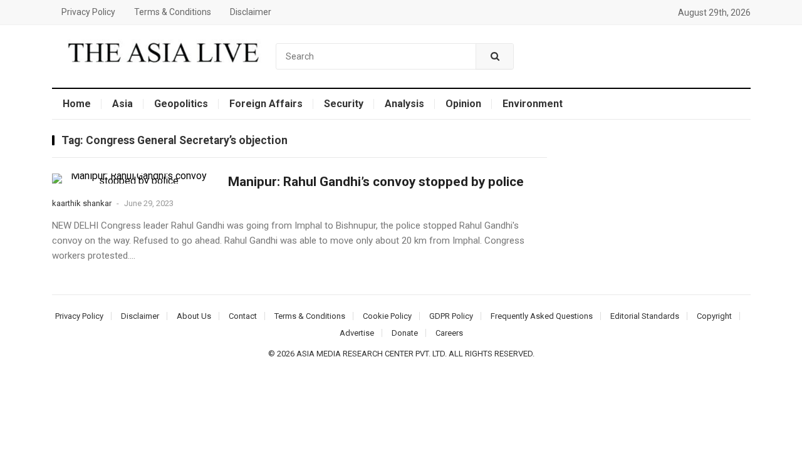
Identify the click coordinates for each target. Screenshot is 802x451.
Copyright (714, 316)
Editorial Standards (644, 316)
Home (77, 104)
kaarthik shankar (82, 203)
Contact (243, 316)
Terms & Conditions (172, 12)
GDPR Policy (451, 316)
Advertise (357, 333)
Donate (405, 333)
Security (343, 104)
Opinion (463, 104)
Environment (533, 104)
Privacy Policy (88, 12)
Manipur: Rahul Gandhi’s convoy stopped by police (376, 181)
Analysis (404, 104)
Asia (122, 104)
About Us (194, 316)
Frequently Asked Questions (542, 316)
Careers (449, 333)
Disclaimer (250, 12)
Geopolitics (181, 104)
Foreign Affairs (266, 104)
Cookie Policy (387, 316)
